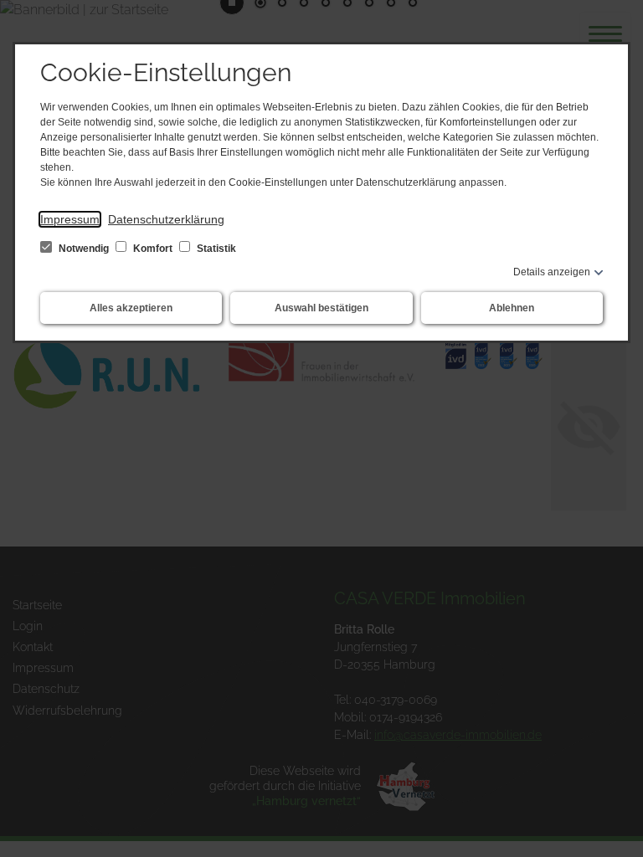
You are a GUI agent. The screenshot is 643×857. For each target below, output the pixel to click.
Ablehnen (511, 308)
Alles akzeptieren (131, 308)
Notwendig (83, 248)
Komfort (153, 248)
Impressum (70, 219)
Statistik (215, 248)
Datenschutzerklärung (166, 219)
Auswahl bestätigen (321, 308)
